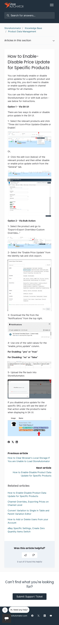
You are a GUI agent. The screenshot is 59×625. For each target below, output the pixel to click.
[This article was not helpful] (33, 555)
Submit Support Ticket (29, 596)
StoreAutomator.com (17, 615)
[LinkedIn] (17, 442)
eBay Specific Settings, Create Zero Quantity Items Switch (26, 530)
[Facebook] (9, 442)
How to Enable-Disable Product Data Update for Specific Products (27, 494)
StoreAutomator (12, 28)
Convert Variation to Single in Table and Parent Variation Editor (28, 512)
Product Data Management (22, 31)
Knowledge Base (33, 28)
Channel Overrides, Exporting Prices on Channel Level (28, 503)
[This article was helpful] (26, 555)
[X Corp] (13, 442)
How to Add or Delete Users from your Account (28, 521)
